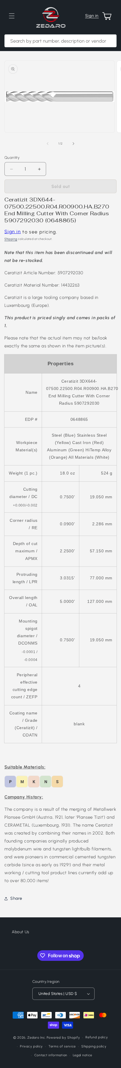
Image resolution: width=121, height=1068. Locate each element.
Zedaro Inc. (36, 1038)
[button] (11, 15)
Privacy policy (31, 1046)
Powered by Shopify (63, 1038)
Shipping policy (94, 1046)
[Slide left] (47, 143)
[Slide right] (73, 143)
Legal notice (82, 1055)
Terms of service (62, 1046)
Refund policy (96, 1037)
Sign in (92, 15)
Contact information (50, 1055)
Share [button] (16, 898)
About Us (20, 931)
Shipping (10, 239)
